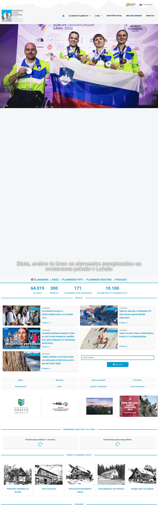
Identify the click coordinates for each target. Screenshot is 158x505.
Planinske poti (72, 279)
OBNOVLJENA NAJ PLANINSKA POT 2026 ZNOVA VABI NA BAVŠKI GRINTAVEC (135, 314)
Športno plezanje (98, 380)
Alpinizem (59, 380)
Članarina (41, 279)
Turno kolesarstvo (137, 387)
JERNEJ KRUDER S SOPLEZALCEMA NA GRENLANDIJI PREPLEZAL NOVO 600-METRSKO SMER (58, 360)
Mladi (20, 380)
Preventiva (137, 380)
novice (79, 298)
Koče (55, 279)
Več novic (118, 364)
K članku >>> (46, 323)
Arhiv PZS (150, 16)
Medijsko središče (134, 16)
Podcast (121, 279)
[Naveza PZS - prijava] (131, 4)
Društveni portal (114, 16)
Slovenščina (147, 5)
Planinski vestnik (99, 279)
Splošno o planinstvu (98, 387)
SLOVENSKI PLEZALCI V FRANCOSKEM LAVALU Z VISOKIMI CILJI (57, 314)
